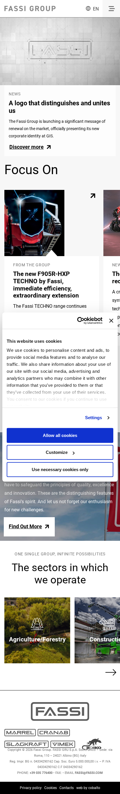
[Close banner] (111, 321)
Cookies (50, 788)
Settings (93, 417)
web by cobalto (88, 788)
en (96, 9)
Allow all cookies (60, 435)
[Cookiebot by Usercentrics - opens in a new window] (78, 320)
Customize (57, 452)
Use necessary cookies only (60, 469)
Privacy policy (31, 788)
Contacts (66, 788)
